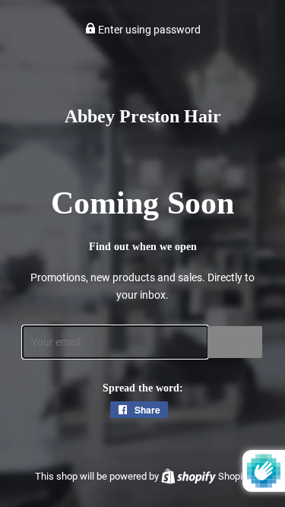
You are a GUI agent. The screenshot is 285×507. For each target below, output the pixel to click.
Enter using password (148, 30)
